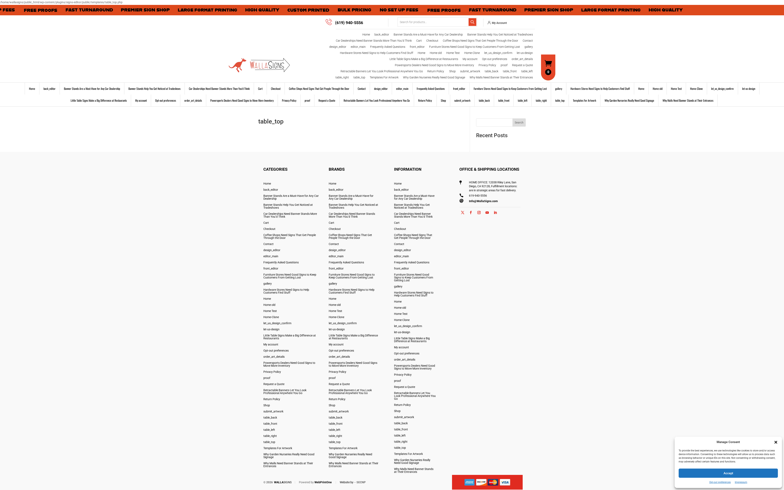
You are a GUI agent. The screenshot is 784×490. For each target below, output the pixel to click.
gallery (529, 46)
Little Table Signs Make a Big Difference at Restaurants (424, 59)
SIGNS (283, 482)
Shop (452, 71)
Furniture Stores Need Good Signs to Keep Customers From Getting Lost (474, 46)
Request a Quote (522, 65)
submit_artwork (470, 71)
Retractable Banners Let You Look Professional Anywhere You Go (382, 71)
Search (519, 122)
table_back (491, 71)
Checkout (432, 40)
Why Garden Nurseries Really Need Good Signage (434, 77)
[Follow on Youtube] (487, 212)
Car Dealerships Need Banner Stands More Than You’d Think (374, 40)
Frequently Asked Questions (387, 46)
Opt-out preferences (720, 482)
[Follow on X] (462, 212)
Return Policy (436, 71)
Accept (728, 473)
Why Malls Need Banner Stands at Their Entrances (501, 77)
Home (366, 34)
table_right (342, 77)
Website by (346, 482)
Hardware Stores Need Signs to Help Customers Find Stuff (376, 53)
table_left (527, 71)
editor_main (358, 46)
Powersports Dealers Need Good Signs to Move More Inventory (434, 65)
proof (504, 65)
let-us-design (525, 53)
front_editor (417, 46)
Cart (419, 40)
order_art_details (522, 59)
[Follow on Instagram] (479, 212)
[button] (776, 442)
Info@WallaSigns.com (483, 201)
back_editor (381, 34)
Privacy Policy (487, 65)
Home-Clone (472, 53)
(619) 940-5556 (349, 22)
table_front (510, 71)
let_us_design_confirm (498, 53)
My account (470, 59)
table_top (359, 77)
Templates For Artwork (384, 77)
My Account (499, 22)
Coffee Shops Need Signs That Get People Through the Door (480, 40)
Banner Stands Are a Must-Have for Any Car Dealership (428, 34)
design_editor (337, 46)
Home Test (453, 53)
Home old (436, 53)
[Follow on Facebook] (471, 212)
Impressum (741, 482)
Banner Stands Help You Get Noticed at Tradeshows (500, 34)
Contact (528, 40)
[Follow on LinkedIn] (495, 212)
